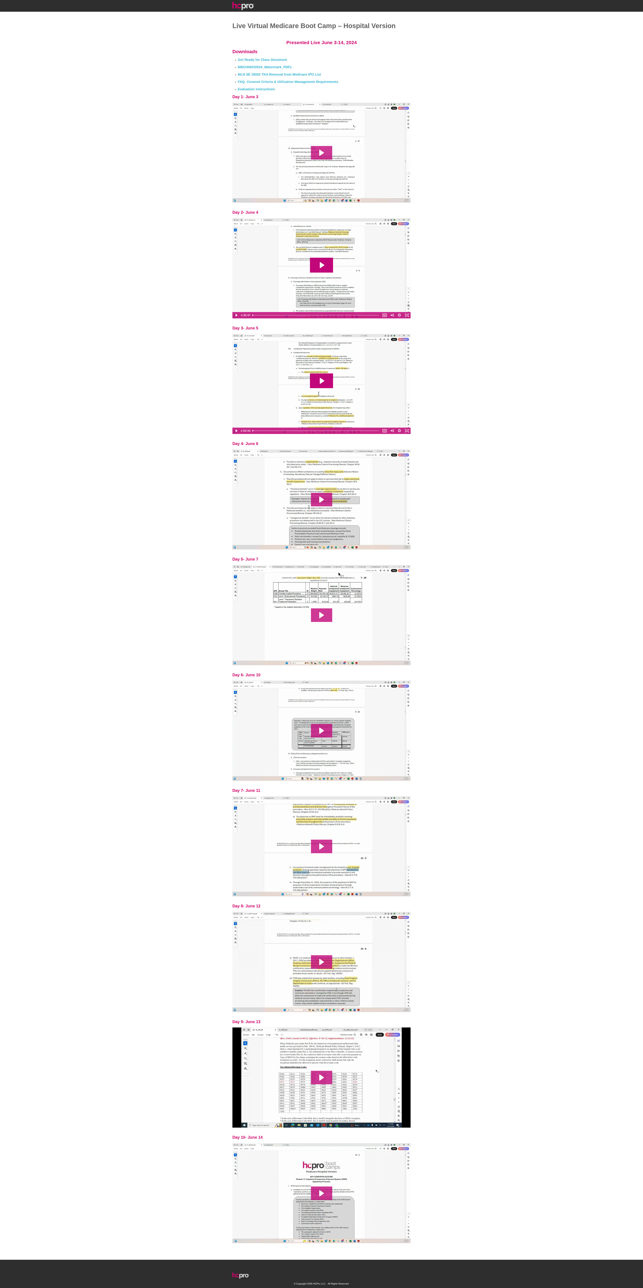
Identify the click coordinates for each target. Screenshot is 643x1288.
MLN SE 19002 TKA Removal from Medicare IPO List (279, 74)
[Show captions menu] (384, 315)
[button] (321, 153)
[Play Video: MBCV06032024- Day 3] (321, 380)
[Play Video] (236, 315)
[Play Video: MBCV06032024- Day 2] (321, 265)
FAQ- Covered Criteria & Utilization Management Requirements (288, 82)
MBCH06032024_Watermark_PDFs (265, 67)
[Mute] (392, 315)
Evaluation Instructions (256, 89)
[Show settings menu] (399, 315)
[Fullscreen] (407, 315)
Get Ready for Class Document (262, 60)
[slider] (316, 315)
